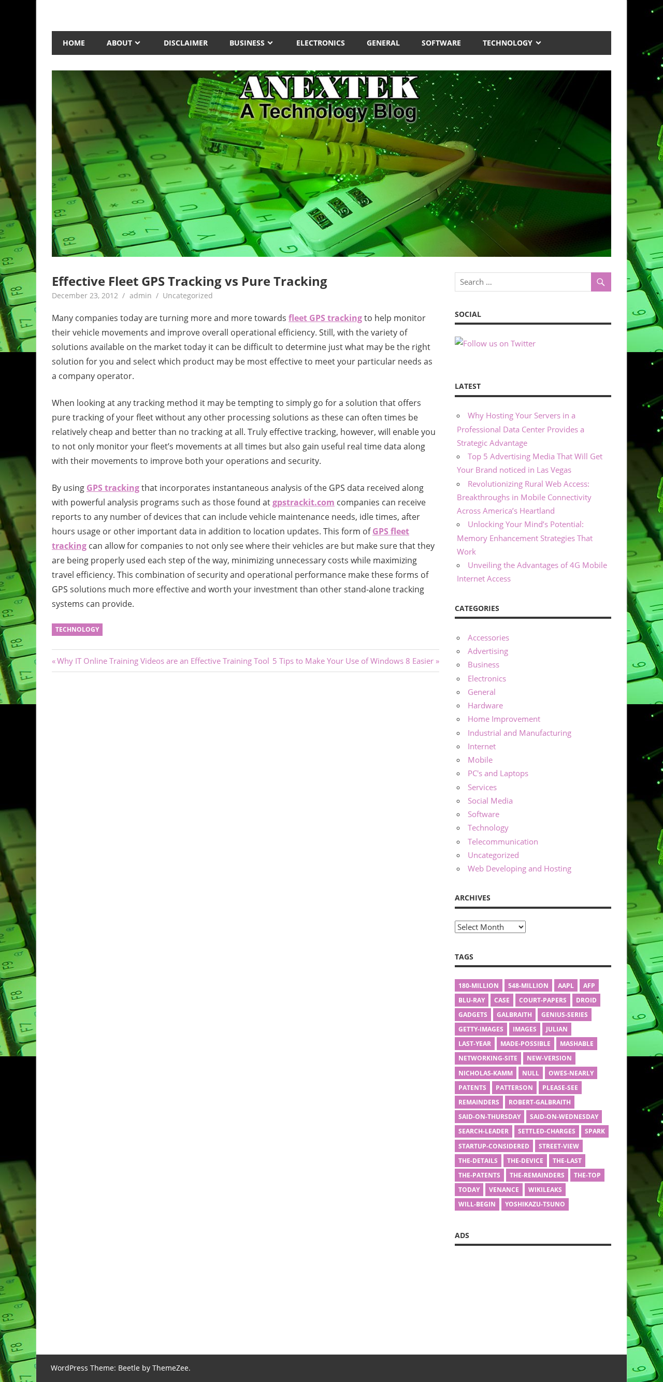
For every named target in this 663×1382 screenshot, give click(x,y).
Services (482, 787)
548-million (528, 985)
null (530, 1073)
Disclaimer (186, 43)
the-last (567, 1160)
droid (586, 1000)
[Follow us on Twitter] (495, 343)
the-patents (479, 1175)
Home (74, 43)
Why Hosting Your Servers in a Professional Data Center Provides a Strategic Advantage (520, 429)
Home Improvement (504, 719)
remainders (478, 1102)
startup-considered (493, 1146)
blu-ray (471, 1000)
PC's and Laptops (498, 773)
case (502, 1000)
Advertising (488, 651)
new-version (549, 1058)
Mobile (480, 759)
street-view (559, 1146)
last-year (474, 1043)
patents (472, 1087)
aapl (566, 985)
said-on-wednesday (564, 1116)
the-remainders (537, 1175)
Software (441, 43)
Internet (482, 746)
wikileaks (545, 1189)
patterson (514, 1087)
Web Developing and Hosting (519, 868)
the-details (478, 1160)
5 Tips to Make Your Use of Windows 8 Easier (353, 661)
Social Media (490, 800)
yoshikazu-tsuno (535, 1204)
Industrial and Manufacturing (519, 733)
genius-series (564, 1014)
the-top (587, 1175)
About (119, 43)
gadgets (472, 1014)
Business (247, 43)
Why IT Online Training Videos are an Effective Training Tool (162, 661)
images (525, 1029)
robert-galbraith (540, 1102)
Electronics (320, 43)
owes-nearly (571, 1073)
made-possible (525, 1043)
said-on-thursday (489, 1116)
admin (140, 295)
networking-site (487, 1058)
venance (504, 1189)
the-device (525, 1160)
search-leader (483, 1131)
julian (557, 1029)
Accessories (488, 637)
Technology (507, 43)
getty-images (480, 1029)
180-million (478, 985)
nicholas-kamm (485, 1073)
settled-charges (546, 1131)
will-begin (477, 1204)
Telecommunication (503, 841)
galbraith (514, 1014)
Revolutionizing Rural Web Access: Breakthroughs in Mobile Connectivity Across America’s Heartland (524, 497)
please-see (560, 1087)
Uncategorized (493, 855)
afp (589, 985)
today (469, 1189)
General (383, 43)
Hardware (485, 705)
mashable (577, 1043)
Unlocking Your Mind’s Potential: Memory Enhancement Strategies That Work (525, 538)
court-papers (543, 1000)
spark (595, 1131)
